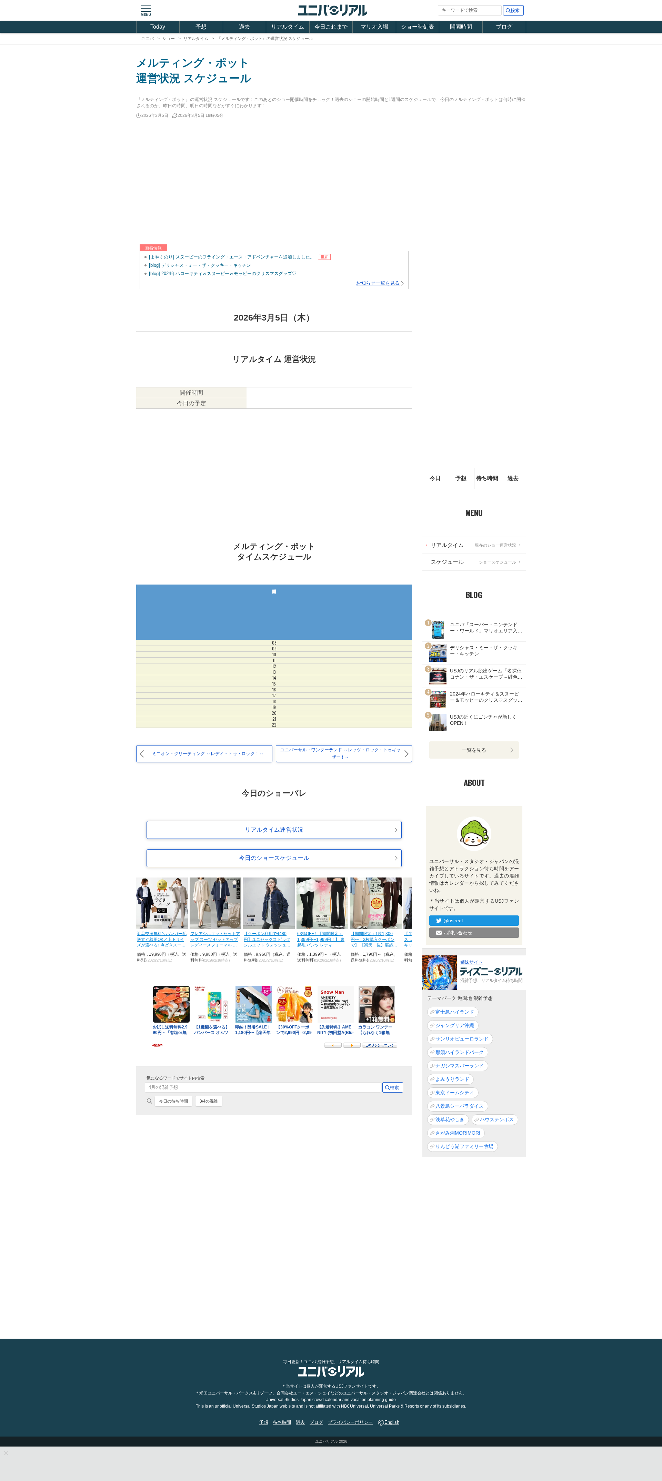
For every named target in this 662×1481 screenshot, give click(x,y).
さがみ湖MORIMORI (457, 1133)
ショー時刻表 (417, 27)
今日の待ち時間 (173, 1101)
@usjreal (453, 920)
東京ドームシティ (454, 1092)
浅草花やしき (449, 1119)
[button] (146, 10)
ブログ (504, 27)
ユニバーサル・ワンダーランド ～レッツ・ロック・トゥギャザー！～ (340, 753)
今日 (435, 478)
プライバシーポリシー (350, 1422)
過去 (244, 27)
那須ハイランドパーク (459, 1052)
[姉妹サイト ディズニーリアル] (439, 972)
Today (157, 27)
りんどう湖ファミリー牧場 (464, 1146)
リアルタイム (287, 27)
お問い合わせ (457, 932)
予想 (201, 27)
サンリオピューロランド (462, 1039)
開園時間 (461, 27)
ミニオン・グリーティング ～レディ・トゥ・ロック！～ (208, 753)
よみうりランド (452, 1079)
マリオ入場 (374, 27)
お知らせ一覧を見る (378, 283)
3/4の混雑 (209, 1101)
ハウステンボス (497, 1119)
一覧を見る (474, 750)
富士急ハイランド (454, 1012)
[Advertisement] (331, 182)
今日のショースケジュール (274, 858)
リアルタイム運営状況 (274, 829)
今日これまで (331, 27)
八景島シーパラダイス (459, 1106)
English (391, 1422)
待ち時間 (487, 478)
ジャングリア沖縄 (454, 1025)
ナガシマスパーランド (459, 1065)
